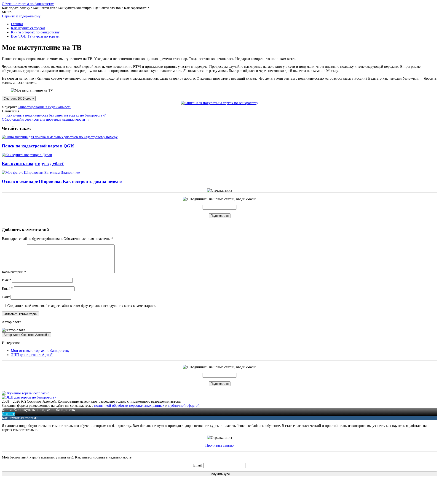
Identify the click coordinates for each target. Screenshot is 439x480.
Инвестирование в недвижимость (44, 107)
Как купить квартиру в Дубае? (33, 163)
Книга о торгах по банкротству (35, 32)
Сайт (6, 297)
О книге (8, 414)
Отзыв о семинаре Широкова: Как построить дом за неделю (62, 181)
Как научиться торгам (28, 28)
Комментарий (14, 272)
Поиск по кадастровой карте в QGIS (38, 146)
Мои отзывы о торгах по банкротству (40, 351)
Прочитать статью (219, 445)
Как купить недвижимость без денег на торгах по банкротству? (54, 115)
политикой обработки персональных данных (129, 405)
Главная (17, 24)
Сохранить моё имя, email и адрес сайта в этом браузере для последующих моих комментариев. (81, 306)
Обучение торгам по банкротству (28, 4)
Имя (6, 280)
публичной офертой (184, 405)
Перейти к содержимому (21, 16)
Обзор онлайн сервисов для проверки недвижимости (46, 119)
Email (7, 288)
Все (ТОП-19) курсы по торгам (35, 36)
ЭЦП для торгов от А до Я (32, 355)
